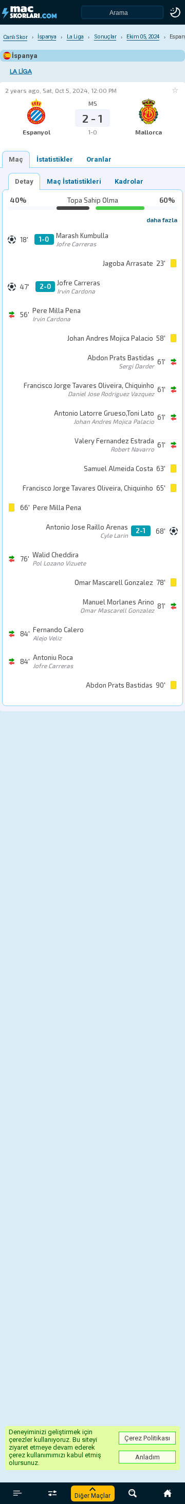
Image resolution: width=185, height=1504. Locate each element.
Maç (16, 159)
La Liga (21, 71)
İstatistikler (54, 159)
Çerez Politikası (147, 1438)
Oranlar (99, 159)
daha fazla (161, 219)
